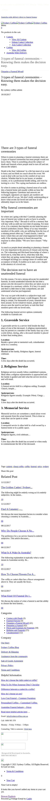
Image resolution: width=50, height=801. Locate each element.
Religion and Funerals (15, 630)
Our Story (5, 643)
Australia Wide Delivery (16, 53)
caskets (9, 466)
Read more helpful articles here (14, 712)
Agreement (18, 661)
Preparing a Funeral (14, 625)
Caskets (9, 37)
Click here (28, 729)
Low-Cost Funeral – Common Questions (18, 698)
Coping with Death (14, 618)
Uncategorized (12, 633)
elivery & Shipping (11, 652)
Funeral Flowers (13, 621)
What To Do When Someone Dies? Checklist (20, 685)
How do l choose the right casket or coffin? (19, 680)
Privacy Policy (7, 665)
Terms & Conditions (14, 771)
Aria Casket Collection (21, 45)
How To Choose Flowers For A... (18, 574)
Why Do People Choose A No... (17, 530)
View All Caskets (19, 39)
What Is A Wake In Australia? (16, 552)
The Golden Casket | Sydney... (16, 487)
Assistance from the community (14, 656)
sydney (46, 466)
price (40, 466)
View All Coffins (19, 50)
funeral (34, 466)
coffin (27, 466)
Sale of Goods (7, 661)
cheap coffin (18, 466)
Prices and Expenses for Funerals (20, 628)
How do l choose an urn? (11, 694)
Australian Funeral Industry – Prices (16, 707)
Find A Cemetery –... (12, 509)
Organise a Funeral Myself (12, 71)
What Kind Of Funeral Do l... (16, 595)
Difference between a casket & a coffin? (18, 689)
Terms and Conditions (10, 670)
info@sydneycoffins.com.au (17, 716)
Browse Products (8, 796)
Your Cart (10, 780)
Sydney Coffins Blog (10, 647)
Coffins (9, 47)
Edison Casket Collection (22, 42)
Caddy (29, 799)
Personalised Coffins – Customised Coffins (19, 703)
